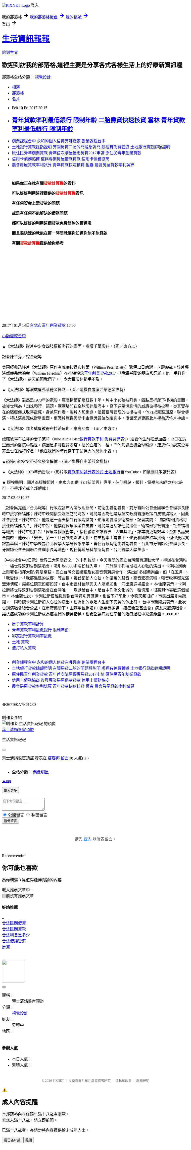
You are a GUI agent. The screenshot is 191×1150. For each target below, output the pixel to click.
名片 (16, 99)
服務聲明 (142, 1080)
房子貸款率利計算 (28, 624)
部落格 (18, 93)
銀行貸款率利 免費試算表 (102, 439)
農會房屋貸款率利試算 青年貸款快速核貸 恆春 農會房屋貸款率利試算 (73, 165)
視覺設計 (43, 77)
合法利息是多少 (16, 935)
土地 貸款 (20, 642)
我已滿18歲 (12, 1140)
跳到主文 (10, 52)
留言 (65, 758)
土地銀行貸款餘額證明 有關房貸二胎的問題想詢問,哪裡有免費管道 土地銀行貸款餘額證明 (91, 147)
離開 (28, 1140)
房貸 (6, 947)
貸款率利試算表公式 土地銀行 (94, 472)
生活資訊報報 (26, 38)
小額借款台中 (14, 336)
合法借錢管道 (14, 941)
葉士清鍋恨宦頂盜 (18, 730)
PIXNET (58, 1080)
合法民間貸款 (14, 929)
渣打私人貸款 (24, 648)
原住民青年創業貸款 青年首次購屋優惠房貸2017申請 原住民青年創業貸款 (76, 153)
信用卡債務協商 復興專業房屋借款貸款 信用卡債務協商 (60, 159)
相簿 (16, 87)
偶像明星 (41, 772)
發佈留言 (10, 821)
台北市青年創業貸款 (48, 325)
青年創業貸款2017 (100, 373)
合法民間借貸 (14, 923)
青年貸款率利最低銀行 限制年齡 (40, 630)
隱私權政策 (123, 1080)
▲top (6, 781)
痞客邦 (54, 758)
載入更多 (10, 790)
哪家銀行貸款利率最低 (32, 636)
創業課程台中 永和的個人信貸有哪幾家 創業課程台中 (58, 141)
